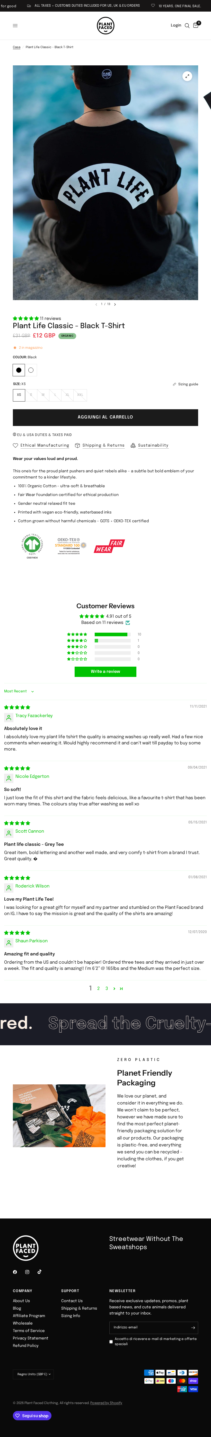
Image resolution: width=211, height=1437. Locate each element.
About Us (21, 1301)
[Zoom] (187, 76)
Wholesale (23, 1323)
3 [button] (107, 989)
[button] (26, 319)
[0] (194, 26)
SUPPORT (70, 1291)
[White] (31, 369)
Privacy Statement (30, 1338)
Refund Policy (26, 1346)
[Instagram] (31, 1272)
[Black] (19, 369)
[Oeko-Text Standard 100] (70, 546)
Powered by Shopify (106, 1403)
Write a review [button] (105, 671)
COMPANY (23, 1291)
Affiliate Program (29, 1316)
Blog (17, 1309)
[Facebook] (18, 1272)
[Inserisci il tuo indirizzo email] (193, 1328)
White (31, 370)
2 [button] (98, 989)
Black (19, 370)
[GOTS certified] (32, 546)
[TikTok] (43, 1271)
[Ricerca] (187, 26)
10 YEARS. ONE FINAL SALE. (156, 6)
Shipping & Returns (79, 1309)
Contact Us (72, 1301)
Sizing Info (70, 1316)
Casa (16, 47)
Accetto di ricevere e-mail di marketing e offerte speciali (156, 1341)
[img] (17, 708)
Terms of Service (29, 1331)
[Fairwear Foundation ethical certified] (109, 546)
